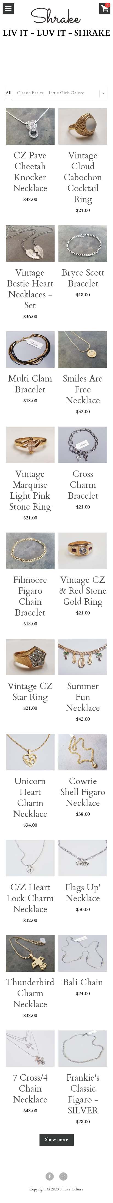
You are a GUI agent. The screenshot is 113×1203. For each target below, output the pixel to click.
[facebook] (50, 1176)
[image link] (56, 15)
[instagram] (63, 1176)
